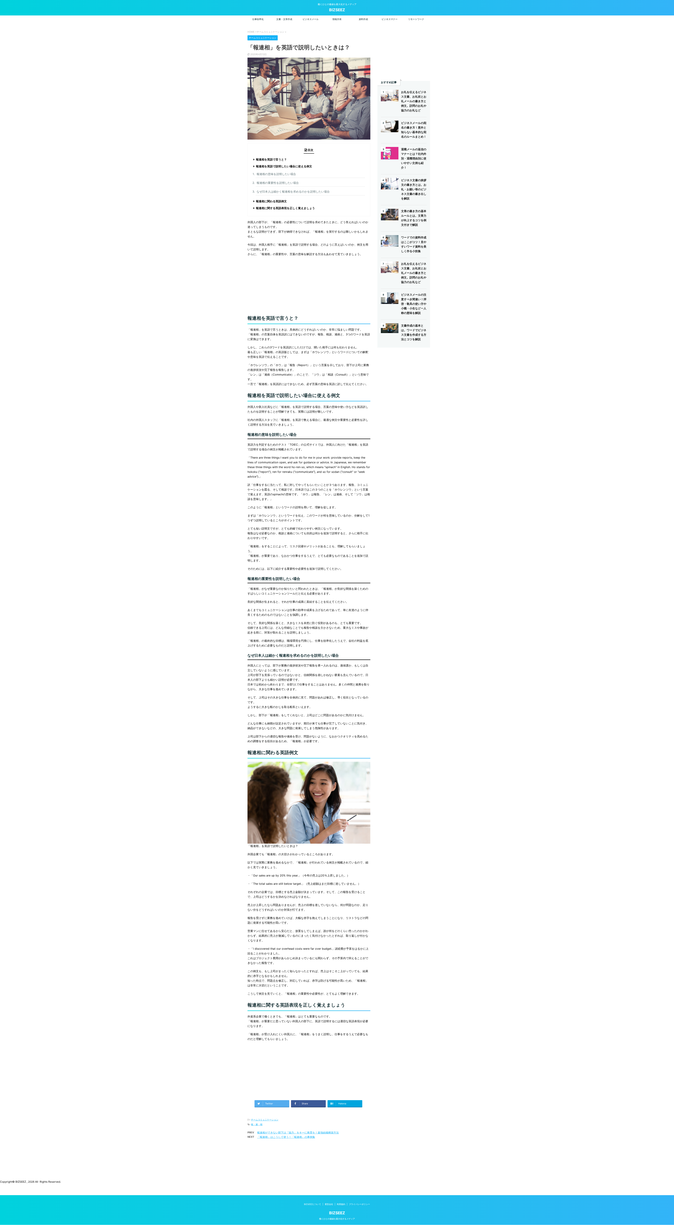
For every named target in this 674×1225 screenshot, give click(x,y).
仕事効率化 (258, 19)
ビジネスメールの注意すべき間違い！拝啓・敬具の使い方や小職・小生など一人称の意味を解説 (413, 304)
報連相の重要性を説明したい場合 (278, 183)
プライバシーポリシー (359, 1204)
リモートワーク (416, 19)
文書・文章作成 (284, 19)
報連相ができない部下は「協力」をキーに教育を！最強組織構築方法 (298, 1132)
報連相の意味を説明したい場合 (276, 174)
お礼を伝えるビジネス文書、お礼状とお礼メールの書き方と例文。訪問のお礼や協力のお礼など (413, 101)
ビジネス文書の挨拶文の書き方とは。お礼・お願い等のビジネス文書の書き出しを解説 (413, 189)
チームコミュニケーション (264, 1119)
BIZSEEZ (337, 10)
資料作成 (363, 19)
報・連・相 (256, 1124)
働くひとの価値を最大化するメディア (337, 1218)
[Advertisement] (308, 284)
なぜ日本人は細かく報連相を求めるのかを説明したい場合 (293, 191)
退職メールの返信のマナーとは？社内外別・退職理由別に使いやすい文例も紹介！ (413, 158)
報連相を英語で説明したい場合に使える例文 (284, 166)
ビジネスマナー (390, 19)
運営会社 (329, 1204)
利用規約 (341, 1204)
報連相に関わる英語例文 (271, 201)
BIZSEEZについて (312, 1204)
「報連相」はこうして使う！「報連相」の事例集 (286, 1137)
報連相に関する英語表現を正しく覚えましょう (285, 208)
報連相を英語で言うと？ (271, 159)
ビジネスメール (311, 19)
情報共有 (337, 19)
